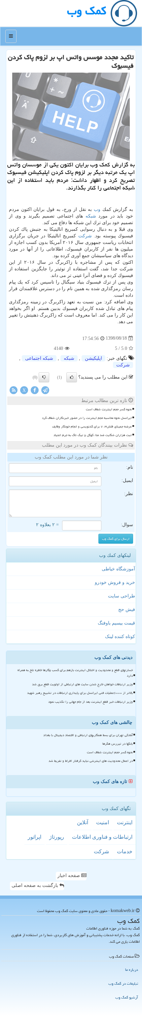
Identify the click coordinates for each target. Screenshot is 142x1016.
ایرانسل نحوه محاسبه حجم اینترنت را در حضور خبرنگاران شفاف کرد (87, 418)
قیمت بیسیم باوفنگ (116, 623)
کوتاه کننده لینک (120, 636)
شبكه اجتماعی (39, 358)
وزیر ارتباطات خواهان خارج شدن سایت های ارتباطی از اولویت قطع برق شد (82, 684)
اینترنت (124, 822)
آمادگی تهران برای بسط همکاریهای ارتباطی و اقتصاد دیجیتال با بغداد (88, 735)
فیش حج (126, 609)
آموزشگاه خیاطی (118, 568)
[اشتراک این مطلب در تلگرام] (45, 389)
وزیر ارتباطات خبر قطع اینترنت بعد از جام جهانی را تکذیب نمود (90, 701)
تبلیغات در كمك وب (123, 983)
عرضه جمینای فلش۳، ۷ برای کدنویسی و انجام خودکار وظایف (92, 426)
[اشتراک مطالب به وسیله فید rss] (13, 389)
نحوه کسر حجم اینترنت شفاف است (109, 409)
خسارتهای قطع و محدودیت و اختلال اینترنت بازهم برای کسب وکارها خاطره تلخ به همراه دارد (75, 673)
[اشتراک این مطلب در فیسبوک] (34, 389)
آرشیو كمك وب (126, 997)
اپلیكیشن (93, 358)
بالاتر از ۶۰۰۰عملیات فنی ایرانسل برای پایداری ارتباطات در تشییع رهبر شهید (80, 693)
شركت (85, 235)
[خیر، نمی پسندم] (44, 377)
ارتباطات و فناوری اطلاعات (102, 837)
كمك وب (86, 10)
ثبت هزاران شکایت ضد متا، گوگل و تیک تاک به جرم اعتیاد (92, 435)
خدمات (124, 851)
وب (97, 209)
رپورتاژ (56, 837)
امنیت (102, 822)
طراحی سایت (121, 595)
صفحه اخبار (69, 875)
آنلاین (82, 822)
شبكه (91, 216)
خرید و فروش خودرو (115, 582)
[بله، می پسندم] (71, 377)
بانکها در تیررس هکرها (117, 743)
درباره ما (131, 969)
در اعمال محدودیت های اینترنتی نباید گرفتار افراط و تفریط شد (91, 761)
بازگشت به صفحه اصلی (35, 885)
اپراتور (34, 837)
